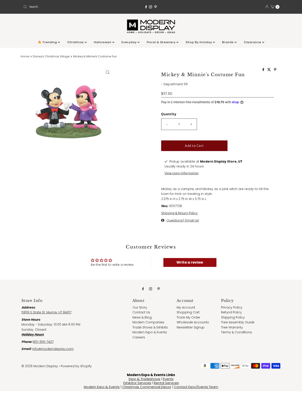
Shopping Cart (188, 312)
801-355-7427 (43, 342)
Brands (228, 42)
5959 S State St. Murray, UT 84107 (46, 312)
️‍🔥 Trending (48, 42)
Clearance (253, 42)
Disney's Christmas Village (51, 56)
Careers (138, 337)
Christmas (76, 42)
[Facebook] (146, 6)
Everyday (130, 42)
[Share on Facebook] (263, 69)
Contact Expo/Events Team (196, 386)
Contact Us (141, 312)
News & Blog (142, 317)
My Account (186, 307)
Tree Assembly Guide (237, 322)
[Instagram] (150, 6)
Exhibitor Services (137, 383)
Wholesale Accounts (193, 322)
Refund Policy (231, 312)
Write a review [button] (189, 262)
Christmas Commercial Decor (146, 386)
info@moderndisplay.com (53, 349)
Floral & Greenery (161, 42)
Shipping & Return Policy (179, 213)
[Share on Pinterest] (275, 69)
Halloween (103, 42)
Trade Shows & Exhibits (150, 327)
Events (168, 379)
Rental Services (166, 383)
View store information (181, 173)
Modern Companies (148, 322)
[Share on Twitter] (269, 69)
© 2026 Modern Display (39, 366)
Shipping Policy (233, 317)
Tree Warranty (232, 327)
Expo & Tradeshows (144, 379)
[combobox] (63, 6)
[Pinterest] (155, 6)
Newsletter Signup (191, 327)
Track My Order (188, 317)
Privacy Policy (231, 307)
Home (25, 56)
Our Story (139, 307)
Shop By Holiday (199, 42)
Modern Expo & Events (149, 332)
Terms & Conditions (236, 332)
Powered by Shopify (76, 366)
